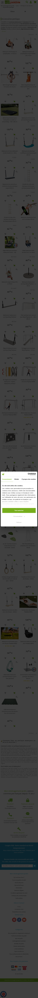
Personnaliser (17, 516)
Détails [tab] (16, 479)
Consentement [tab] (7, 479)
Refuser (19, 522)
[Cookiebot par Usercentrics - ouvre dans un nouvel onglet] (28, 474)
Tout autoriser (19, 510)
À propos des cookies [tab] (29, 479)
